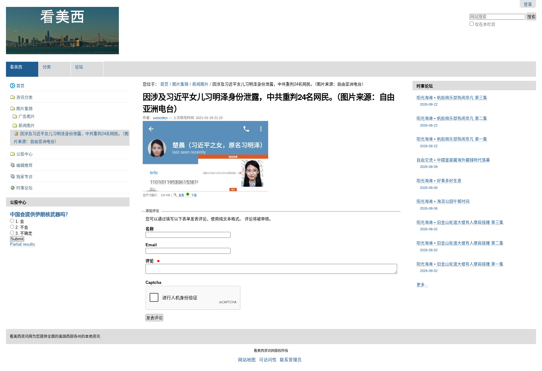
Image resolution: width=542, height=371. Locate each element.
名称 (150, 229)
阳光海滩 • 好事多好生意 (439, 183)
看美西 (16, 67)
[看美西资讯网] (62, 31)
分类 (47, 67)
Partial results (22, 244)
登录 (528, 4)
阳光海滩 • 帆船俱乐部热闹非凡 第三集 (452, 100)
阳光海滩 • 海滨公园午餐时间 (443, 204)
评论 (150, 261)
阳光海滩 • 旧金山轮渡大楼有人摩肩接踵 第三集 (460, 225)
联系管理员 (291, 360)
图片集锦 (180, 84)
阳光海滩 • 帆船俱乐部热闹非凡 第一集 (452, 142)
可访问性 (268, 360)
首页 (164, 84)
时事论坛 (425, 86)
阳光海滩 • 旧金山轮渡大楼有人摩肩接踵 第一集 (460, 267)
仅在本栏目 (485, 24)
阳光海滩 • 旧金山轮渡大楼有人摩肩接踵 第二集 (460, 246)
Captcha (153, 282)
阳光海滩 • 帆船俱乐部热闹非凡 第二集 (452, 121)
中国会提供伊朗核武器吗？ (40, 214)
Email (151, 245)
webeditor (160, 118)
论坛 (79, 67)
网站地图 (247, 360)
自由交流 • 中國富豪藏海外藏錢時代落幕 (453, 163)
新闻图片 (200, 84)
